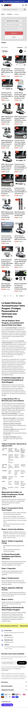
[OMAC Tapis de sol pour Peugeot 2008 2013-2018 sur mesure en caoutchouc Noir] (7, 156)
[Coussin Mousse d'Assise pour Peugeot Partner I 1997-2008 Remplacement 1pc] (20, 85)
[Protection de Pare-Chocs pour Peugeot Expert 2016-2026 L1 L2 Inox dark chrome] (20, 156)
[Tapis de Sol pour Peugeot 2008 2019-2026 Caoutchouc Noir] (20, 228)
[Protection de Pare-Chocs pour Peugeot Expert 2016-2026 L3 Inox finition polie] (20, 132)
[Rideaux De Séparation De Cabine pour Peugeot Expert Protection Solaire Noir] (20, 276)
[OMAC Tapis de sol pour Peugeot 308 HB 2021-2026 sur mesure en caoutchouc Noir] (20, 252)
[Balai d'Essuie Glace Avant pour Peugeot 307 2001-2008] (20, 204)
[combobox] (14, 9)
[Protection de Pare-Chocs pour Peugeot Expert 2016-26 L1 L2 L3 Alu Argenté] (7, 180)
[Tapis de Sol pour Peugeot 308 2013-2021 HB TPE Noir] (7, 276)
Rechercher (14, 33)
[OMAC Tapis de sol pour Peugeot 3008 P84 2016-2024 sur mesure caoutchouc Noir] (20, 109)
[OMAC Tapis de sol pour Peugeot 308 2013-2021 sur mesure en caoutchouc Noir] (7, 109)
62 (16, 296)
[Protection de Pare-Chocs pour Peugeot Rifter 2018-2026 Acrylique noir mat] (7, 228)
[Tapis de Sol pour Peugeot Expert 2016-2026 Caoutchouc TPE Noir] (7, 61)
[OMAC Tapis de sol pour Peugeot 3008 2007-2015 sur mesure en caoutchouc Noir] (7, 132)
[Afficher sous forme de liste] (25, 51)
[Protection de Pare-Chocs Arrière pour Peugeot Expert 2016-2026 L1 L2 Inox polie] (20, 61)
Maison (3, 14)
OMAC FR (7, 701)
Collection (9, 14)
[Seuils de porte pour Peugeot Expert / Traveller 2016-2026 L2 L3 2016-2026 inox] (7, 252)
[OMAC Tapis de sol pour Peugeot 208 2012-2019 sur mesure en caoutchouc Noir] (7, 204)
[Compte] (23, 5)
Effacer (14, 37)
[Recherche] (25, 9)
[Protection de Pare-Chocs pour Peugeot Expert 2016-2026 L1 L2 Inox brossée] (7, 85)
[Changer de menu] (2, 5)
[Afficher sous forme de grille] (21, 51)
